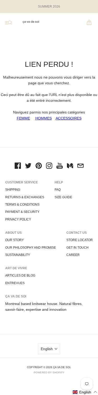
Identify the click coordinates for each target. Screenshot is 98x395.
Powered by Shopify (49, 372)
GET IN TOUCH (77, 247)
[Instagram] (49, 166)
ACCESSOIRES (69, 118)
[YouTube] (59, 166)
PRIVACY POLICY (18, 219)
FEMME (23, 118)
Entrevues (15, 283)
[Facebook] (18, 166)
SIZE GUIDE (63, 197)
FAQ (58, 189)
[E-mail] (80, 166)
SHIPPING (12, 189)
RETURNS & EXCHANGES (24, 197)
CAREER (73, 255)
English (47, 349)
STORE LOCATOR (79, 240)
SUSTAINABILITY (17, 255)
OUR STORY (14, 240)
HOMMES (43, 118)
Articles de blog (20, 275)
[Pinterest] (39, 166)
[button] (85, 392)
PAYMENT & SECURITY (22, 212)
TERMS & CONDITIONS (22, 204)
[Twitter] (28, 166)
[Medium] (70, 166)
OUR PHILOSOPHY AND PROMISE (30, 247)
